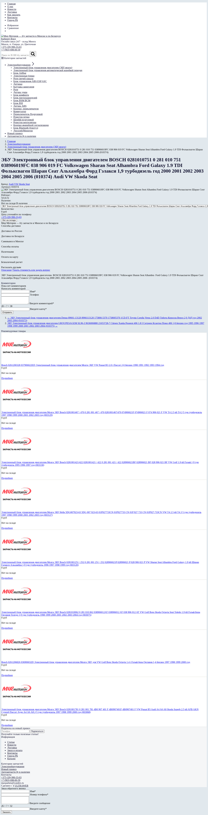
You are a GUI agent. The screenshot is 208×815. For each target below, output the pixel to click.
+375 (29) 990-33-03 (11, 47)
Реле (15, 89)
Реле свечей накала (23, 78)
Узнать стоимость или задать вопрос (31, 270)
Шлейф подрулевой (23, 119)
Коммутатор (19, 111)
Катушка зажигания (23, 86)
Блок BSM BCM (21, 100)
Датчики (17, 84)
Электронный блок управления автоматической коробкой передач (47, 70)
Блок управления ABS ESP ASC (30, 81)
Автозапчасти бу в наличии (21, 136)
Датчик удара (20, 92)
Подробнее (7, 378)
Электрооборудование (12, 766)
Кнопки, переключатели (26, 108)
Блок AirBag (19, 73)
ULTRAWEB (21, 785)
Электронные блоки (23, 75)
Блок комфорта (21, 95)
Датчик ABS (19, 106)
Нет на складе (9, 220)
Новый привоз (15, 133)
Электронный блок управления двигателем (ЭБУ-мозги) (42, 67)
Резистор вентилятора (24, 122)
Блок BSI (18, 103)
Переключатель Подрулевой (28, 114)
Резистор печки (21, 117)
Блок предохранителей (25, 97)
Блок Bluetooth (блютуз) (25, 128)
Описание (6, 270)
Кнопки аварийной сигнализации (31, 125)
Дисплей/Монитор (23, 130)
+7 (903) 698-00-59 (10, 49)
